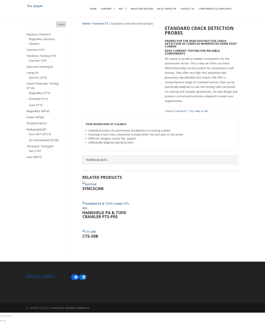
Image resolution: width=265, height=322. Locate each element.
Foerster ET (100, 23)
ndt (206, 111)
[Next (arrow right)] (4, 320)
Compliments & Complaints (215, 9)
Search (61, 24)
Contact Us (187, 9)
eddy (197, 111)
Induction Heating (142, 9)
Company (106, 9)
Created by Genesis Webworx (69, 308)
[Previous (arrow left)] (1, 320)
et (202, 111)
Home (93, 9)
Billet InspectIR (166, 9)
